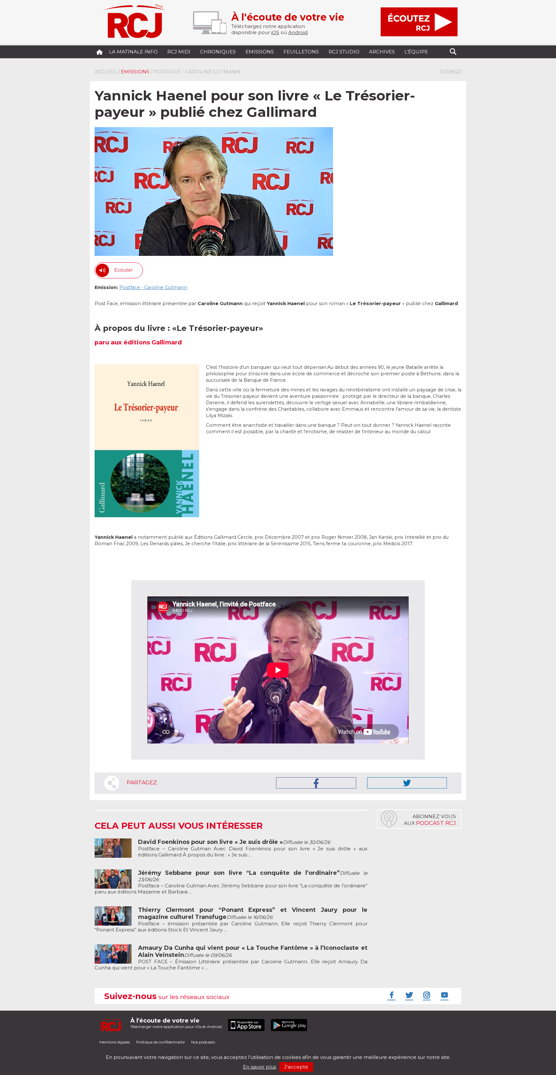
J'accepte (296, 1067)
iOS (275, 32)
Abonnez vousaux (430, 819)
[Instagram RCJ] (426, 995)
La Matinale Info (133, 52)
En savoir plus (259, 1067)
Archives (382, 52)
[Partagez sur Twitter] (407, 783)
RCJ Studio (344, 52)
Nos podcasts (203, 1042)
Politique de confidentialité (160, 1042)
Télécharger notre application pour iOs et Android (176, 1023)
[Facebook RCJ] (390, 995)
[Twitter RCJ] (408, 995)
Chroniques (218, 52)
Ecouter (123, 270)
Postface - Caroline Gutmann (153, 287)
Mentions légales (114, 1042)
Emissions (260, 52)
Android (298, 32)
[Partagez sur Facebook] (316, 783)
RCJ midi (178, 52)
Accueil (106, 72)
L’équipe (416, 52)
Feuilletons (301, 52)
